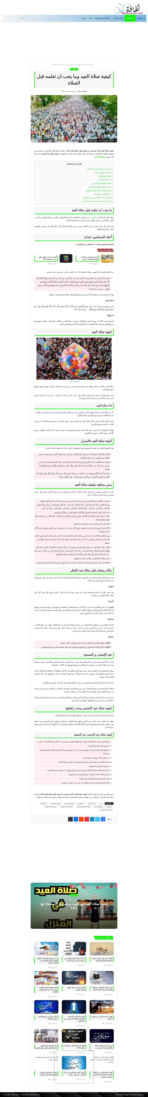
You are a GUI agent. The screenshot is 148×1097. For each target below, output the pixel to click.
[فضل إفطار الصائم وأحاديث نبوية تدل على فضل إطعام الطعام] (46, 978)
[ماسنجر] (76, 819)
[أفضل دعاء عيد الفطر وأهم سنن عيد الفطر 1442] (66, 258)
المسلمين (94, 217)
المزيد (84, 18)
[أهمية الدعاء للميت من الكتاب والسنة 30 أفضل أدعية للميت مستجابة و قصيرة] (102, 1063)
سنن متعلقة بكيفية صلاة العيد (100, 187)
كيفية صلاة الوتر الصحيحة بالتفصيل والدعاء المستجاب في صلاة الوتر (74, 1019)
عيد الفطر (109, 806)
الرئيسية (140, 18)
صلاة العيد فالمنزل (69, 803)
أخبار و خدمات (118, 18)
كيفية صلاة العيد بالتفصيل (83, 806)
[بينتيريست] (86, 819)
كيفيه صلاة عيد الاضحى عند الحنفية (98, 201)
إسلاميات (129, 18)
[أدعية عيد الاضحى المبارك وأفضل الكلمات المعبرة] (107, 258)
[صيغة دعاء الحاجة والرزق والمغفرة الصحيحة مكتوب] (46, 1063)
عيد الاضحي (44, 803)
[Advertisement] (74, 40)
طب (90, 18)
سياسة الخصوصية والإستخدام (31, 1094)
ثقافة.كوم (122, 1094)
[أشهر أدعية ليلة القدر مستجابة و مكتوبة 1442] (74, 1036)
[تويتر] (97, 819)
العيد (101, 803)
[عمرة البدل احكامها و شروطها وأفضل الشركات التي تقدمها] (102, 978)
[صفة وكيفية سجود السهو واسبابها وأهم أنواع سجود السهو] (46, 1036)
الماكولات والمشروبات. (102, 18)
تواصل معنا (7, 1094)
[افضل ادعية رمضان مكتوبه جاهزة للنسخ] (74, 978)
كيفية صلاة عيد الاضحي (66, 806)
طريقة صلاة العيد (55, 803)
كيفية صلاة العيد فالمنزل (102, 183)
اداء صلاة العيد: (105, 180)
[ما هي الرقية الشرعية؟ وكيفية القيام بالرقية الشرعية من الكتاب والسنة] (46, 948)
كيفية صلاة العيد (106, 176)
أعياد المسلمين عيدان (103, 172)
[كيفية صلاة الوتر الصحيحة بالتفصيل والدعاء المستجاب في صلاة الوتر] (74, 1007)
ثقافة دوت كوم (82, 91)
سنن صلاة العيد (92, 803)
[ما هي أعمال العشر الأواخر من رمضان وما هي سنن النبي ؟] (74, 948)
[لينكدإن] (92, 819)
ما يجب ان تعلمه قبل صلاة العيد (100, 169)
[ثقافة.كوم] (128, 7)
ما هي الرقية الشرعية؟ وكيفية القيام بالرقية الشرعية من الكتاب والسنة (47, 961)
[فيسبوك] (103, 819)
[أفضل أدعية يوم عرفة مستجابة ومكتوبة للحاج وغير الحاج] (102, 948)
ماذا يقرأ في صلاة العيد (106, 809)
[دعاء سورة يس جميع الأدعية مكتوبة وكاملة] (46, 1007)
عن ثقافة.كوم (16, 1094)
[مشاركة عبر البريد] (70, 819)
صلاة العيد (80, 803)
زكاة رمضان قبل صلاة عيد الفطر (99, 190)
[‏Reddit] (81, 819)
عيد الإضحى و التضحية (103, 194)
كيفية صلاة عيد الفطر (50, 806)
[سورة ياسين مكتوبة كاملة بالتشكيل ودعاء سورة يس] (102, 1036)
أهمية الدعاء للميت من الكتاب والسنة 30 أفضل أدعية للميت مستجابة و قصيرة (103, 1075)
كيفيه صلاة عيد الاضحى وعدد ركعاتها (98, 198)
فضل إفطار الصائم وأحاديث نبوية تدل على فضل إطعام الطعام (48, 990)
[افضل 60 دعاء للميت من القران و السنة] (102, 1007)
